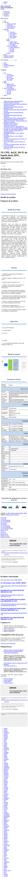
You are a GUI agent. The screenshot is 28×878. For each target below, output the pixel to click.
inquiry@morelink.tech (7, 7)
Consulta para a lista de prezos (8, 643)
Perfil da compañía (11, 23)
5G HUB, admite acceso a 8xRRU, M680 (16, 513)
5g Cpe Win (4, 524)
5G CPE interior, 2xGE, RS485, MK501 (13, 583)
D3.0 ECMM (13, 33)
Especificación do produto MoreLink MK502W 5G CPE (12, 618)
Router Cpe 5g (4, 534)
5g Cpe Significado (5, 520)
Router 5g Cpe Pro (5, 537)
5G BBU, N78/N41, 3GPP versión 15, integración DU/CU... (13, 131)
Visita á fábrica (10, 28)
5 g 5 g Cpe (3, 517)
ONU (8, 39)
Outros (8, 53)
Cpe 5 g (3, 531)
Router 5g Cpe (4, 530)
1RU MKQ (13, 44)
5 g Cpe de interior (5, 525)
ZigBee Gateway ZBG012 (10, 125)
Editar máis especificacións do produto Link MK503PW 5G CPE (13, 600)
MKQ (8, 40)
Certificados (10, 25)
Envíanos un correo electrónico (8, 194)
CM (8, 30)
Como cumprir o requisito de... (11, 652)
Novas (5, 54)
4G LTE (12, 50)
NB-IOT (12, 51)
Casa (5, 21)
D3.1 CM (12, 35)
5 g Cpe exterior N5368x (7, 528)
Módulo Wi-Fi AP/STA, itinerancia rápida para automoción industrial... (15, 121)
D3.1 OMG (13, 37)
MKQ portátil (13, 42)
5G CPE (12, 48)
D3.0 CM (12, 32)
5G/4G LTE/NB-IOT (12, 46)
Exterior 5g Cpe (4, 535)
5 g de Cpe (3, 518)
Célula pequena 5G (14, 47)
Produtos (6, 29)
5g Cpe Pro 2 (4, 523)
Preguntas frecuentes (9, 55)
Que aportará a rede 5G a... (10, 665)
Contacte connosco (8, 57)
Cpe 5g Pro (3, 532)
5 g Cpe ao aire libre (6, 521)
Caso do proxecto (11, 26)
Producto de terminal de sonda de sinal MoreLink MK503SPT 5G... (13, 609)
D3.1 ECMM (13, 36)
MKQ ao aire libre (14, 43)
